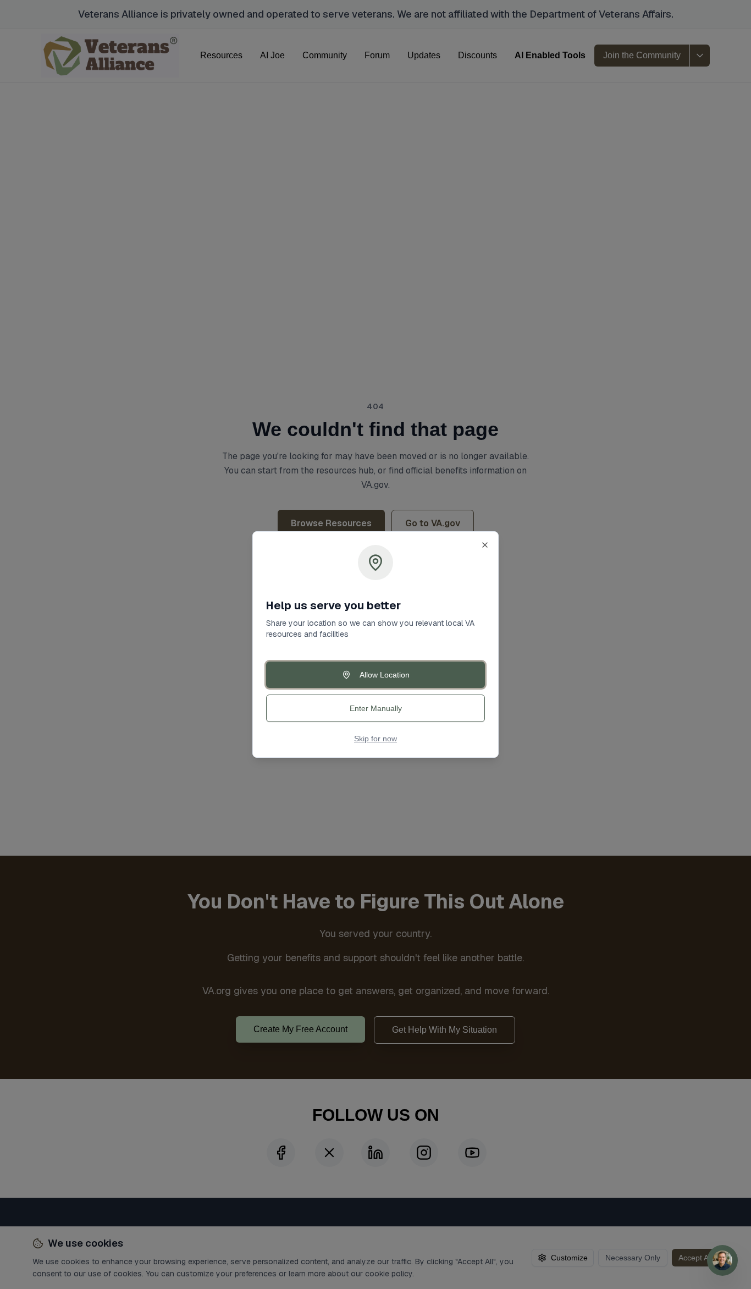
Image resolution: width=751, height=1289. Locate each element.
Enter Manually (376, 708)
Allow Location (385, 674)
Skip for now (375, 738)
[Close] (485, 545)
